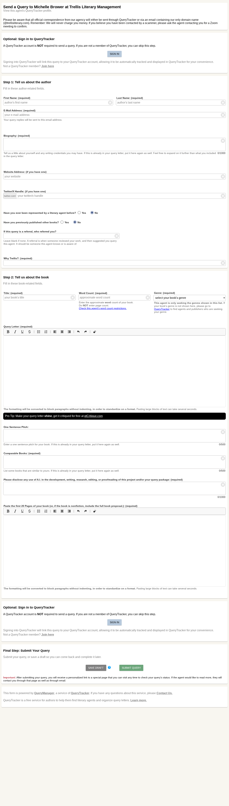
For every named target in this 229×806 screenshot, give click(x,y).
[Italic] (15, 331)
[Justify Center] (62, 331)
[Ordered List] (45, 331)
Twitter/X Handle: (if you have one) (25, 191)
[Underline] (22, 331)
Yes (83, 212)
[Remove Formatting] (94, 331)
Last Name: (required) (129, 97)
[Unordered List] (38, 331)
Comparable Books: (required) (22, 453)
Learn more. (138, 700)
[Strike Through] (29, 331)
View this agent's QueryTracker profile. (27, 10)
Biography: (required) (17, 135)
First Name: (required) (17, 97)
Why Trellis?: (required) (18, 258)
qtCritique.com (93, 416)
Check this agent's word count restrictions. (103, 308)
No (96, 212)
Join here (47, 66)
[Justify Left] (55, 331)
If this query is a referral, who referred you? (30, 231)
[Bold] (8, 331)
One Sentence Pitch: (16, 427)
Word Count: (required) (93, 293)
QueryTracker (162, 309)
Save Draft (96, 667)
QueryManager (44, 693)
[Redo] (85, 331)
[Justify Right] (69, 331)
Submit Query (131, 667)
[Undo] (78, 331)
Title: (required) (13, 293)
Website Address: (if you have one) (25, 171)
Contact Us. (164, 693)
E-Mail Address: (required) (19, 110)
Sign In (114, 53)
